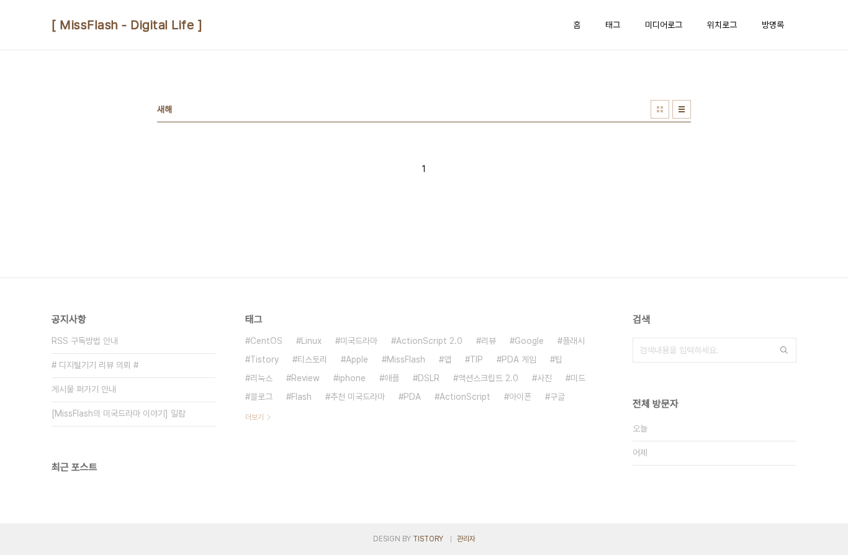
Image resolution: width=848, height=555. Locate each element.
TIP (476, 359)
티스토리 (312, 359)
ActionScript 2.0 (429, 341)
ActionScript (465, 397)
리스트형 (681, 109)
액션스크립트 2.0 (488, 378)
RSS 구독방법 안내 (85, 341)
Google (529, 341)
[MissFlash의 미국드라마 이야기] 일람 (119, 413)
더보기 (254, 417)
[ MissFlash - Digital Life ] (127, 24)
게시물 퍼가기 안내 (84, 389)
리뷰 (488, 341)
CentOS (266, 341)
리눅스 (261, 378)
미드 (578, 378)
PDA (412, 397)
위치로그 (722, 25)
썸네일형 (660, 109)
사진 (544, 378)
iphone (352, 378)
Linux (311, 341)
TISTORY (428, 539)
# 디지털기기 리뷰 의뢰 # (95, 365)
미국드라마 (358, 341)
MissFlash (406, 359)
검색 (784, 350)
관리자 (466, 539)
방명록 (773, 25)
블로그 (261, 397)
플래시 (573, 341)
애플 (391, 378)
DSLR (429, 378)
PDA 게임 (519, 359)
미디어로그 (663, 25)
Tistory (264, 359)
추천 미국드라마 (357, 397)
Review (305, 378)
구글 (557, 397)
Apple (357, 359)
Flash (301, 397)
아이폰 (520, 397)
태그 (612, 25)
